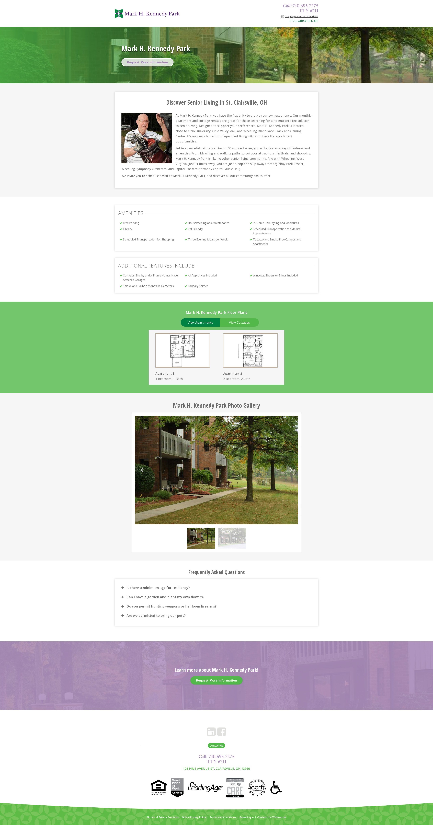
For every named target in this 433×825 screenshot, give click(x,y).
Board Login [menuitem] (247, 817)
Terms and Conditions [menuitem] (223, 817)
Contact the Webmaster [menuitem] (271, 817)
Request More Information (147, 62)
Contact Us (216, 745)
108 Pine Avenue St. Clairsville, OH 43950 (216, 769)
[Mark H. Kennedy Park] (155, 13)
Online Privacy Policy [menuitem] (194, 817)
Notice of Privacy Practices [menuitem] (162, 817)
